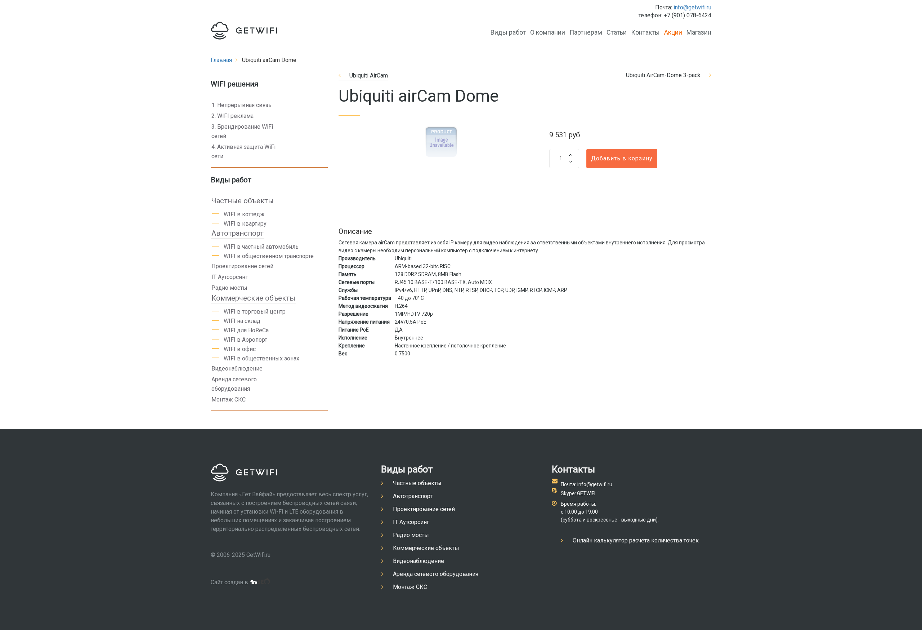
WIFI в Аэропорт (245, 339)
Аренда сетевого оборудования (234, 384)
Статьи (617, 32)
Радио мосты (229, 287)
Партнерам (585, 32)
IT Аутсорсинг (229, 277)
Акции (673, 32)
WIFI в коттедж (244, 214)
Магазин (698, 32)
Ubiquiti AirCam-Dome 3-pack (663, 75)
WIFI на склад (242, 321)
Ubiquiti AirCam (368, 75)
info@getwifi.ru (692, 7)
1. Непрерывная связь (241, 105)
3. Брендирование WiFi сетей (242, 131)
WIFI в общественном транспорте (269, 256)
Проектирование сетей (242, 266)
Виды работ (508, 32)
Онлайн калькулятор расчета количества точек (636, 540)
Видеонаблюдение (237, 368)
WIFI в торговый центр (255, 311)
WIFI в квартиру (245, 223)
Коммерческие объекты (253, 298)
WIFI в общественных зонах (261, 358)
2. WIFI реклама (232, 115)
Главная (221, 60)
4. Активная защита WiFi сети (243, 151)
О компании (547, 32)
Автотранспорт (237, 233)
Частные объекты (242, 200)
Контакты (645, 32)
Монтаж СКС (228, 399)
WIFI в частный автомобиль (261, 246)
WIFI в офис (240, 349)
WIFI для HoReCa (246, 330)
